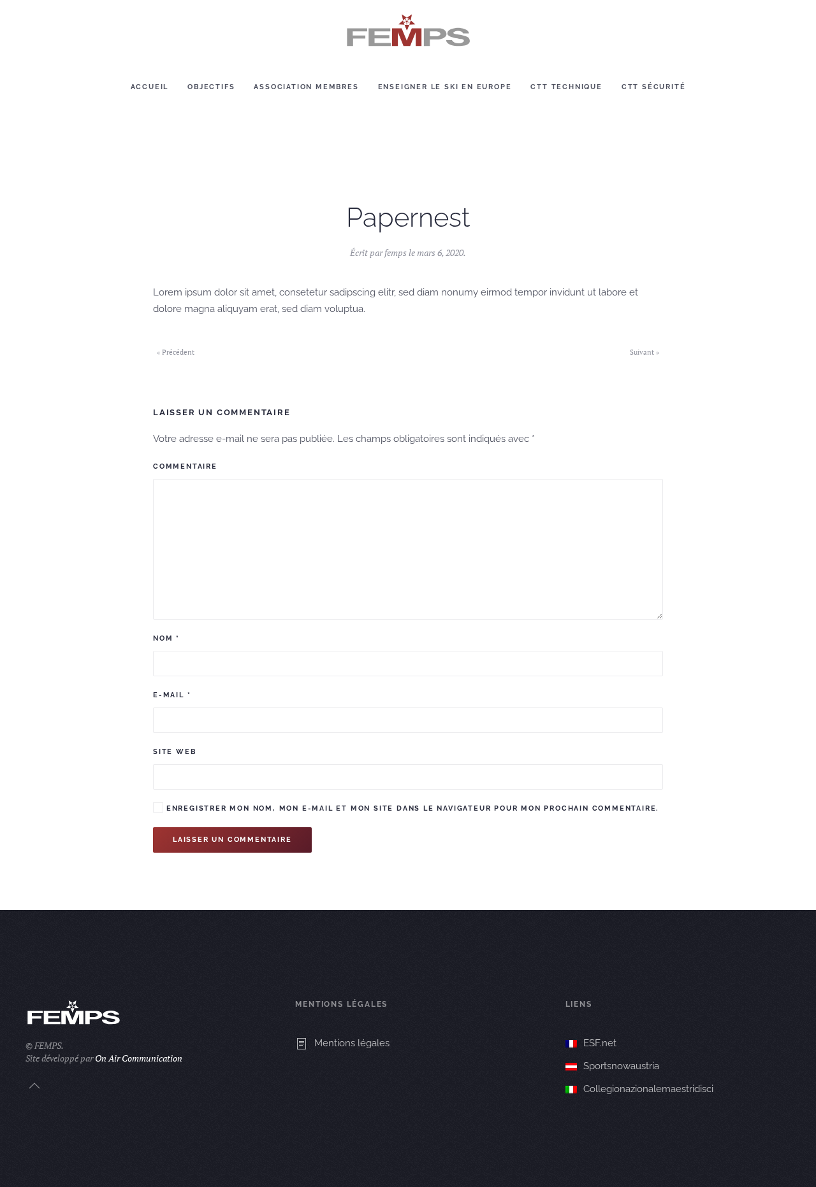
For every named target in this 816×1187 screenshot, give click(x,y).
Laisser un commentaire (232, 839)
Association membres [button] (306, 87)
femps (395, 252)
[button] (34, 1085)
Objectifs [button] (211, 87)
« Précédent (175, 352)
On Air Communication (138, 1058)
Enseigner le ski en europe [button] (445, 87)
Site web (174, 752)
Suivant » (644, 352)
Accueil (150, 87)
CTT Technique (566, 87)
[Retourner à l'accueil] (408, 31)
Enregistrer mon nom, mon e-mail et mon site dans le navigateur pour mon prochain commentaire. (411, 808)
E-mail (172, 695)
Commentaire (185, 466)
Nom (166, 638)
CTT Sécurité (654, 87)
